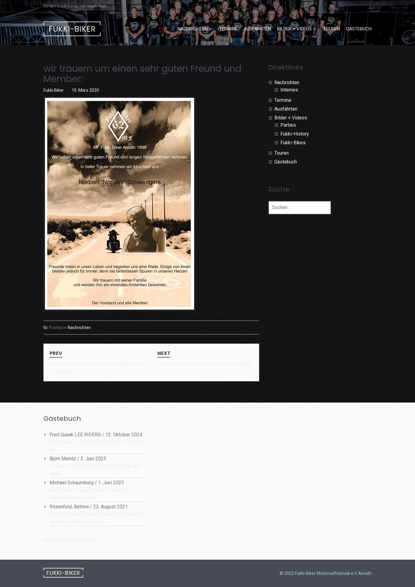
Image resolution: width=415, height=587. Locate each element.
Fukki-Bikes (293, 143)
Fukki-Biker (72, 29)
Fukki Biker (53, 90)
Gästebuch (359, 29)
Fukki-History (294, 134)
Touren (331, 29)
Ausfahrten (257, 29)
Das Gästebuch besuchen (70, 540)
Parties (288, 125)
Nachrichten (192, 29)
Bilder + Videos (294, 29)
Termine (228, 29)
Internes (289, 90)
